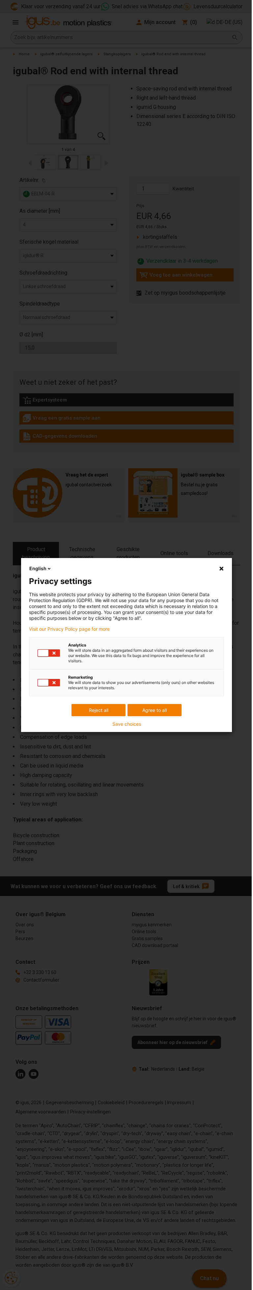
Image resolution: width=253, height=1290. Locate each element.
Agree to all (154, 710)
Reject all (98, 710)
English (37, 568)
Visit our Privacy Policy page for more (69, 629)
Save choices (126, 724)
